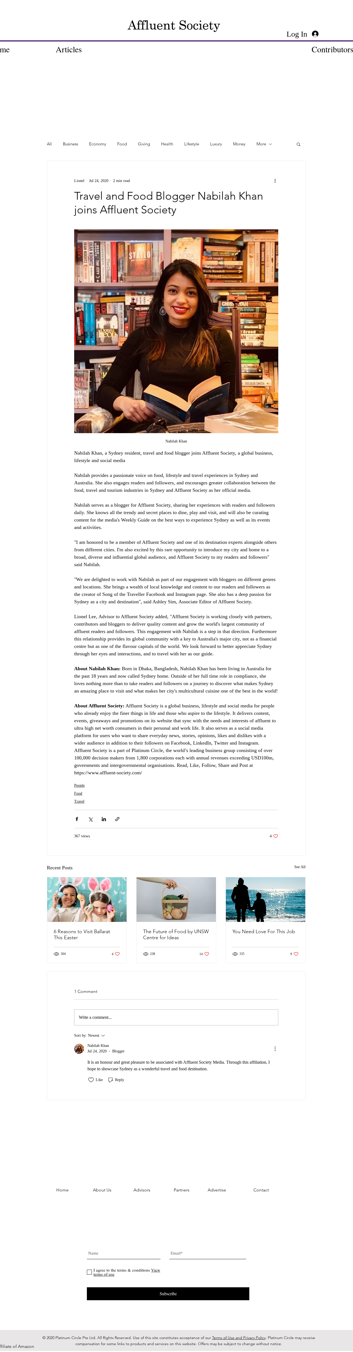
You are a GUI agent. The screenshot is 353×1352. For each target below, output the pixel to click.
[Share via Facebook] (76, 819)
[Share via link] (117, 819)
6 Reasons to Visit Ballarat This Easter (82, 935)
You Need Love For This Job (263, 932)
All (49, 144)
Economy (97, 144)
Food (122, 144)
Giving (144, 144)
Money (239, 144)
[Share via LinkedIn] (103, 819)
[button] (298, 144)
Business (70, 144)
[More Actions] (275, 1049)
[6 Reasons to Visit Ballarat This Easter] (87, 899)
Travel (79, 801)
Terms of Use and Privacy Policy (239, 1337)
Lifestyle (191, 144)
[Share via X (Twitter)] (90, 819)
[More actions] (275, 180)
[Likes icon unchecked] (91, 1080)
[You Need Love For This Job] (265, 899)
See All (300, 867)
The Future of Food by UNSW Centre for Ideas (176, 935)
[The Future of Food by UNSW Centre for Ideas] (176, 899)
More (261, 144)
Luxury (216, 144)
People (79, 785)
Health (167, 144)
